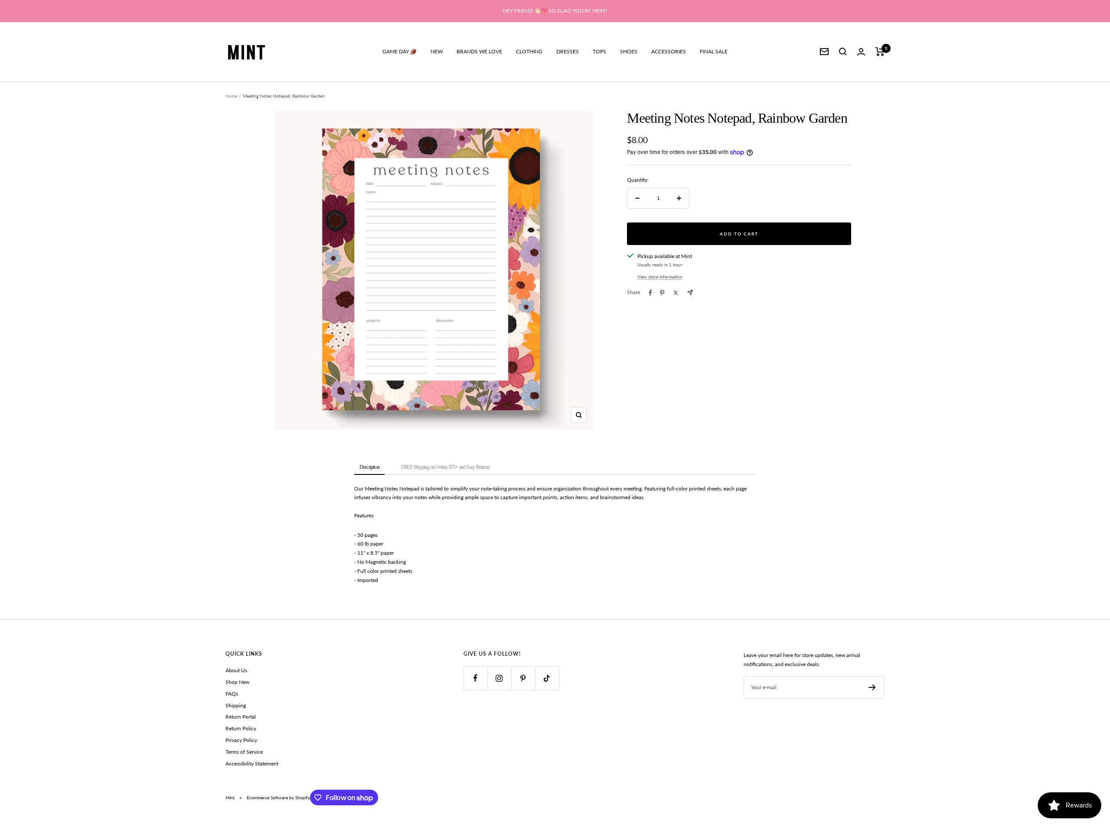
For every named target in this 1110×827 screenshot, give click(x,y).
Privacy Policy (241, 740)
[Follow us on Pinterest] (523, 678)
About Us (236, 670)
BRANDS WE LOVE (479, 51)
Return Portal (240, 716)
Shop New (237, 682)
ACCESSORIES (668, 51)
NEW (437, 51)
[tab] (369, 467)
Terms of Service (244, 752)
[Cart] (880, 51)
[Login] (861, 52)
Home (231, 95)
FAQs (231, 693)
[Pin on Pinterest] (662, 293)
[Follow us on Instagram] (499, 678)
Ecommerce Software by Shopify (278, 797)
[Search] (843, 52)
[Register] (872, 687)
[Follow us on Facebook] (475, 678)
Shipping (235, 705)
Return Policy (240, 728)
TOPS (599, 51)
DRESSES (567, 51)
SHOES (628, 51)
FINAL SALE (714, 51)
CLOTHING (529, 51)
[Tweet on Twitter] (675, 293)
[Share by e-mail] (690, 292)
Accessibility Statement (251, 763)
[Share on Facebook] (650, 293)
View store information (659, 276)
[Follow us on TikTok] (547, 678)
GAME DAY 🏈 (399, 51)
